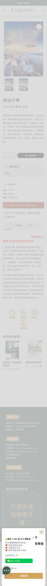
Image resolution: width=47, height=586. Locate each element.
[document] (23, 293)
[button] (41, 532)
